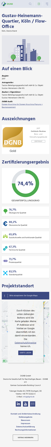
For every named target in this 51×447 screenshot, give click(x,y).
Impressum (25, 423)
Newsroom (25, 420)
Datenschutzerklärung (25, 426)
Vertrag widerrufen (25, 437)
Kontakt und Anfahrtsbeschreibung (25, 413)
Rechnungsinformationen (25, 430)
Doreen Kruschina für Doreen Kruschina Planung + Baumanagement (22, 106)
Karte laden (25, 352)
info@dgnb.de (28, 396)
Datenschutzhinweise (25, 343)
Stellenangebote (25, 417)
